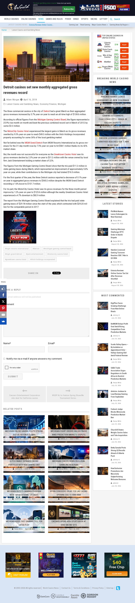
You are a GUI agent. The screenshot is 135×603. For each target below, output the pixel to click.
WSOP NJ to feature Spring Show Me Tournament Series (68, 396)
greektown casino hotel (16, 259)
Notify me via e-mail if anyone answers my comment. (34, 358)
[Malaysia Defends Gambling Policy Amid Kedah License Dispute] (113, 176)
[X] (3, 301)
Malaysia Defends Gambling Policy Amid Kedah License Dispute (113, 186)
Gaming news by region (119, 25)
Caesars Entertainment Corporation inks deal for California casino (24, 396)
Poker (68, 19)
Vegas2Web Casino (107, 68)
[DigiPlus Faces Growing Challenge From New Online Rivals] (103, 306)
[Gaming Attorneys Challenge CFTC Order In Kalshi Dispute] (113, 108)
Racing (94, 19)
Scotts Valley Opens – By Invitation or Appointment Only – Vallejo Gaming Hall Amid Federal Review (119, 350)
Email (51, 343)
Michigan (62, 104)
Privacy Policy (98, 588)
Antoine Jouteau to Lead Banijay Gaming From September (119, 394)
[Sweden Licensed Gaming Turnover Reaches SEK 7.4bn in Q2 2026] (113, 131)
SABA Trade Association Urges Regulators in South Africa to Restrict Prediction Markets (119, 373)
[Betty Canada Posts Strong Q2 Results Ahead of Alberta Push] (103, 450)
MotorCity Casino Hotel (18, 131)
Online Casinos (28, 19)
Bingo (76, 19)
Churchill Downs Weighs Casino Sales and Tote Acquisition (119, 432)
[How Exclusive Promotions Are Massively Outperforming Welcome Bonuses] (103, 471)
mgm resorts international (17, 249)
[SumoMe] (3, 321)
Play (124, 45)
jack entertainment (35, 254)
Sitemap (110, 588)
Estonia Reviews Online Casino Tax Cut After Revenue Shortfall (113, 164)
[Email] (3, 314)
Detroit (47, 111)
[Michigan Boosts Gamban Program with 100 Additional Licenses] (24, 475)
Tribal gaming (85, 25)
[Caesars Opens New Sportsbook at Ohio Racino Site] (68, 505)
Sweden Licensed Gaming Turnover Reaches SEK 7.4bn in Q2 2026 (113, 142)
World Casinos (11, 19)
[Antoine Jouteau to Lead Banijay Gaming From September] (103, 394)
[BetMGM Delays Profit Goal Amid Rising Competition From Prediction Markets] (103, 326)
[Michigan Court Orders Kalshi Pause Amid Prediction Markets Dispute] (68, 415)
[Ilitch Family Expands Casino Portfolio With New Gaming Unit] (24, 445)
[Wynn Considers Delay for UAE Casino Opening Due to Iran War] (68, 475)
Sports (84, 19)
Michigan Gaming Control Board (51, 119)
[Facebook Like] (3, 288)
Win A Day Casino (107, 56)
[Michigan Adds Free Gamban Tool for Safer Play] (24, 505)
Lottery (103, 19)
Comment (8, 304)
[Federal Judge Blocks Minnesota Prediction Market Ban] (103, 412)
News (41, 19)
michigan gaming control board (58, 249)
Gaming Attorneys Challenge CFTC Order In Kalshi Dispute (113, 119)
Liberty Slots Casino (107, 45)
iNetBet (107, 62)
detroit (36, 249)
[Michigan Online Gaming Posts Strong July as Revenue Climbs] (24, 415)
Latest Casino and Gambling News (23, 104)
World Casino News (51, 588)
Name (7, 343)
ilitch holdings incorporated (43, 259)
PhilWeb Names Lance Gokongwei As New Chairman (48, 25)
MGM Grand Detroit (33, 143)
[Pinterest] (3, 308)
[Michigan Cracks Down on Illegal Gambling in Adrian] (68, 445)
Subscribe (69, 9)
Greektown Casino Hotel (65, 154)
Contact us (66, 588)
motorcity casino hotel (58, 254)
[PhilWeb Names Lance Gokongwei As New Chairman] (113, 86)
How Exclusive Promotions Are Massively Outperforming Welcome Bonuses (118, 473)
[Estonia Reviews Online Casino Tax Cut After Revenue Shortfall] (113, 153)
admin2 (115, 483)
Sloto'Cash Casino (107, 50)
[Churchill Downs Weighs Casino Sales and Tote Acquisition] (103, 432)
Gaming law (73, 25)
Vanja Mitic (63, 469)
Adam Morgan (12, 99)
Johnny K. (17, 439)
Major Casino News (99, 25)
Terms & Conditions (81, 588)
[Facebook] (3, 295)
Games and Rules (54, 19)
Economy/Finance (48, 104)
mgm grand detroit (14, 254)
